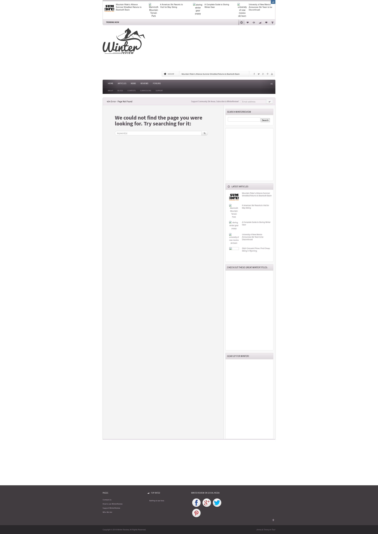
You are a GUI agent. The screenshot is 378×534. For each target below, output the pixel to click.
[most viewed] (254, 22)
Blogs (120, 91)
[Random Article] (271, 83)
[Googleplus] (263, 74)
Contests (131, 91)
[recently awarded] (272, 22)
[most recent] (241, 22)
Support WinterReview (111, 508)
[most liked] (248, 22)
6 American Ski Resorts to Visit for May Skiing (171, 5)
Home (110, 83)
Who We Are (107, 512)
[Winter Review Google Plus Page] (207, 503)
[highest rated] (260, 22)
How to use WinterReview (112, 504)
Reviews (144, 83)
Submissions (145, 91)
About (110, 91)
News (133, 83)
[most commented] (266, 22)
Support (159, 91)
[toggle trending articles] (273, 2)
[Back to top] (273, 520)
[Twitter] (258, 74)
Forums (157, 83)
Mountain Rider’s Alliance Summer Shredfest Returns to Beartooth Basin (128, 7)
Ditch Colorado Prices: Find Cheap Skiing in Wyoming (256, 249)
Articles (122, 83)
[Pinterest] (267, 74)
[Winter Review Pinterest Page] (196, 513)
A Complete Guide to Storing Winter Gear (217, 5)
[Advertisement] (218, 48)
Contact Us (107, 500)
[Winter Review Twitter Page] (217, 503)
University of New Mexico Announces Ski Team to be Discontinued (260, 7)
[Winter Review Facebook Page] (196, 503)
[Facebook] (254, 74)
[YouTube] (272, 74)
